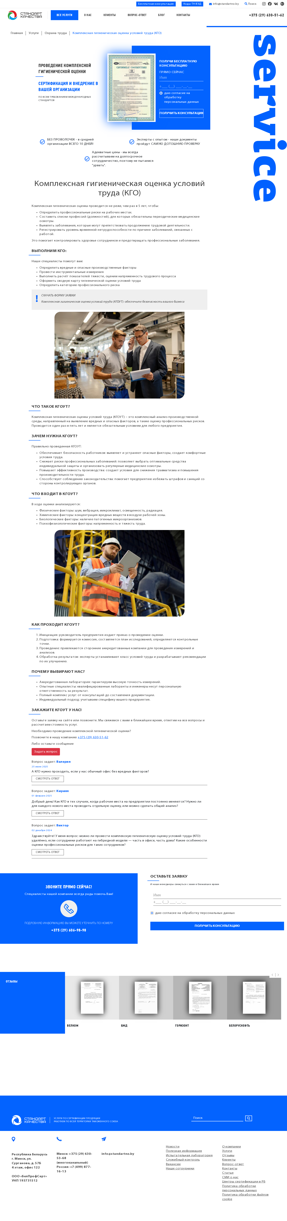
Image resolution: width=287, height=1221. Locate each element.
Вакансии (173, 1164)
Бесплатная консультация (156, 4)
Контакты (183, 15)
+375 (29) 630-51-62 (266, 15)
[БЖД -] (146, 998)
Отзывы (228, 1155)
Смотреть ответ (48, 778)
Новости (172, 1146)
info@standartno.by (226, 4)
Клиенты (109, 15)
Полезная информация (184, 1151)
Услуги (227, 1151)
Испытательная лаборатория (189, 1155)
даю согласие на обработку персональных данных (181, 98)
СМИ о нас (230, 1177)
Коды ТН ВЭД (192, 4)
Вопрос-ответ (137, 15)
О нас (88, 15)
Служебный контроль (183, 1159)
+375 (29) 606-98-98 (68, 930)
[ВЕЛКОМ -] (92, 998)
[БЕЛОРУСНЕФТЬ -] (254, 998)
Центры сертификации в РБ (244, 1181)
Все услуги (64, 15)
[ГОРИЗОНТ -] (200, 998)
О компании (231, 1146)
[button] (272, 975)
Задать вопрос (45, 751)
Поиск (251, 4)
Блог (161, 15)
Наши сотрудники (180, 1168)
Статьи (228, 1173)
